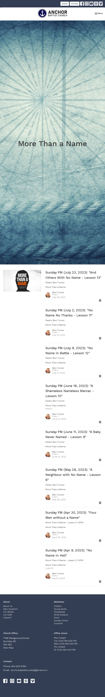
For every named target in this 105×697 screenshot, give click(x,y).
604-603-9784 (18, 666)
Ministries (59, 602)
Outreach (58, 623)
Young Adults (60, 609)
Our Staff (7, 615)
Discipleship (59, 612)
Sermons (40, 260)
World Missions (61, 615)
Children (58, 606)
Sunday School (61, 620)
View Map (8, 647)
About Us (7, 606)
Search (65, 4)
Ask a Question (10, 609)
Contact (74, 4)
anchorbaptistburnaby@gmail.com (29, 670)
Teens (56, 617)
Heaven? (7, 617)
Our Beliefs (8, 612)
